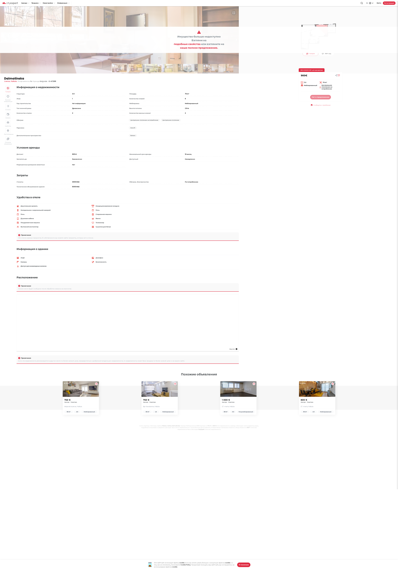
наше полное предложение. (199, 48)
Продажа (35, 3)
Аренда (24, 3)
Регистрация (389, 3)
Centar (7, 81)
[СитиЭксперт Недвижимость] (10, 3)
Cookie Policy (185, 565)
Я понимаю (244, 565)
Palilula (14, 81)
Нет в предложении (320, 97)
